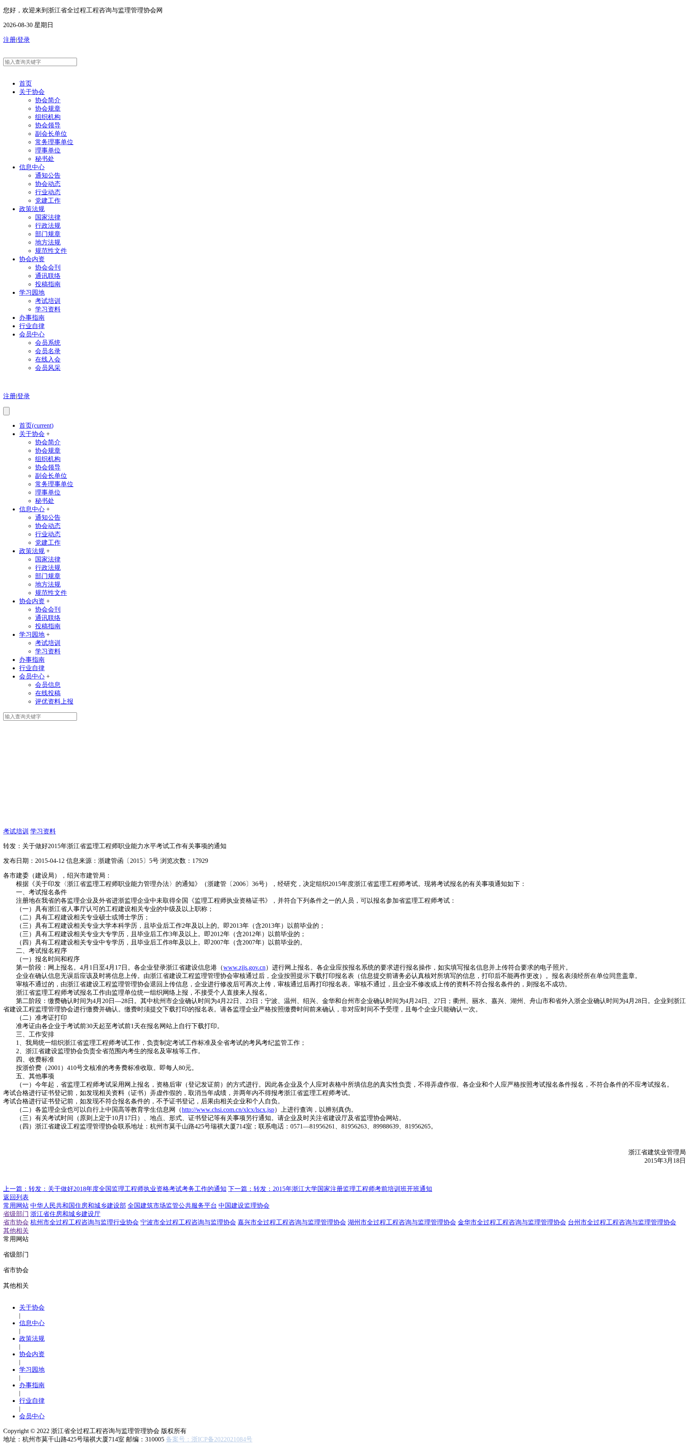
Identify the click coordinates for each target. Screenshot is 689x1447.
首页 (25, 83)
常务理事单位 (54, 142)
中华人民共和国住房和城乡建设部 (78, 1205)
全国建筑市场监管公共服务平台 (172, 1205)
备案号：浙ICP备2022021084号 (209, 1439)
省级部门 (16, 1213)
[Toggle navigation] (6, 411)
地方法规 (48, 242)
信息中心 (32, 167)
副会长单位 (51, 133)
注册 (9, 39)
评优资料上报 (54, 701)
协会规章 (48, 108)
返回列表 (16, 1197)
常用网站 (16, 1205)
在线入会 (48, 359)
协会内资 (32, 259)
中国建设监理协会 (244, 1205)
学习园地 (32, 292)
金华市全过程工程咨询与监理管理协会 (512, 1222)
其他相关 (16, 1230)
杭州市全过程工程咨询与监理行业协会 (84, 1222)
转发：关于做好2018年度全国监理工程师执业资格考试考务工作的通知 (114, 1188)
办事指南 (32, 317)
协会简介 (48, 100)
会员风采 (48, 367)
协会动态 (48, 183)
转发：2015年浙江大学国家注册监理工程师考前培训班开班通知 (330, 1188)
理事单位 (48, 150)
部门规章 (48, 234)
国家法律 (48, 217)
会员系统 (48, 342)
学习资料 (48, 309)
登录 (23, 39)
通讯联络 (48, 275)
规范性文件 (51, 250)
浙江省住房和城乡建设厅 (65, 1213)
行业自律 (32, 326)
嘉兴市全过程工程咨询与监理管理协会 (292, 1222)
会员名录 (48, 351)
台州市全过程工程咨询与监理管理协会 (622, 1222)
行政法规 (48, 225)
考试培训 (48, 300)
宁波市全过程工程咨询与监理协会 (188, 1222)
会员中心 (32, 334)
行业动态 (48, 192)
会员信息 (48, 684)
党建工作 (48, 200)
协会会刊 (48, 267)
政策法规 (32, 208)
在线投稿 (48, 693)
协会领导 (48, 125)
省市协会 (16, 1222)
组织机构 (48, 116)
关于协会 (32, 91)
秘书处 (44, 158)
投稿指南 (48, 284)
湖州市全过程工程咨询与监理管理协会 (402, 1222)
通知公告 (48, 175)
